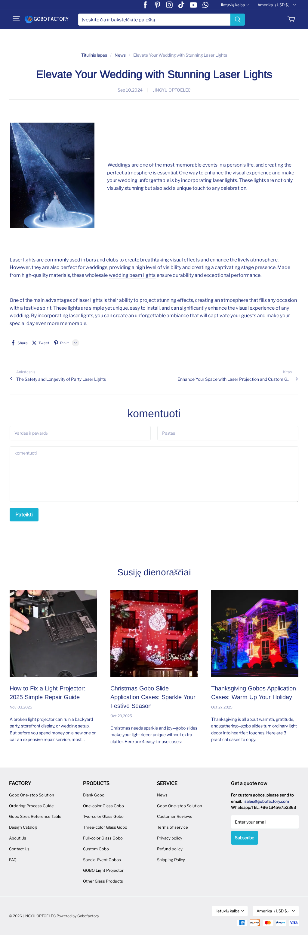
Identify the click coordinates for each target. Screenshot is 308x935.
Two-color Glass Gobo (103, 816)
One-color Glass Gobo (103, 805)
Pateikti (24, 515)
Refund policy (170, 848)
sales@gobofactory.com (267, 801)
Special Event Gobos (102, 859)
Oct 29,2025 (121, 716)
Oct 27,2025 (222, 707)
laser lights (225, 180)
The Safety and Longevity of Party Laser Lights (61, 379)
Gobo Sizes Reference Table (35, 816)
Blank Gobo (93, 795)
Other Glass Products (103, 881)
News (120, 55)
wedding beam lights (132, 275)
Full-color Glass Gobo (103, 838)
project (148, 300)
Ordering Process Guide (31, 805)
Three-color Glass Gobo (105, 827)
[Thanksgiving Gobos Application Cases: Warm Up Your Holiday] (254, 633)
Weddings (118, 165)
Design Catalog (23, 827)
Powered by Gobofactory (78, 916)
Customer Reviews (174, 816)
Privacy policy (169, 838)
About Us (17, 838)
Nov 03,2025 (21, 707)
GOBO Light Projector (103, 870)
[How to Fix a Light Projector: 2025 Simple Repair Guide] (53, 633)
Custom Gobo (96, 848)
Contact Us (19, 848)
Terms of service (172, 827)
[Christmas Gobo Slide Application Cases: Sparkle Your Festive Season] (154, 633)
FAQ (13, 859)
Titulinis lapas (94, 55)
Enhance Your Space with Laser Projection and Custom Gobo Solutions (234, 379)
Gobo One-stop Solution (31, 795)
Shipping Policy (171, 859)
